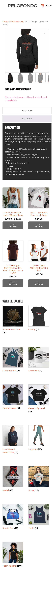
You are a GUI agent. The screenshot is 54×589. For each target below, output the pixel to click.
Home (6, 22)
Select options (13, 225)
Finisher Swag (16, 22)
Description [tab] (27, 110)
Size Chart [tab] (27, 118)
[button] (44, 33)
